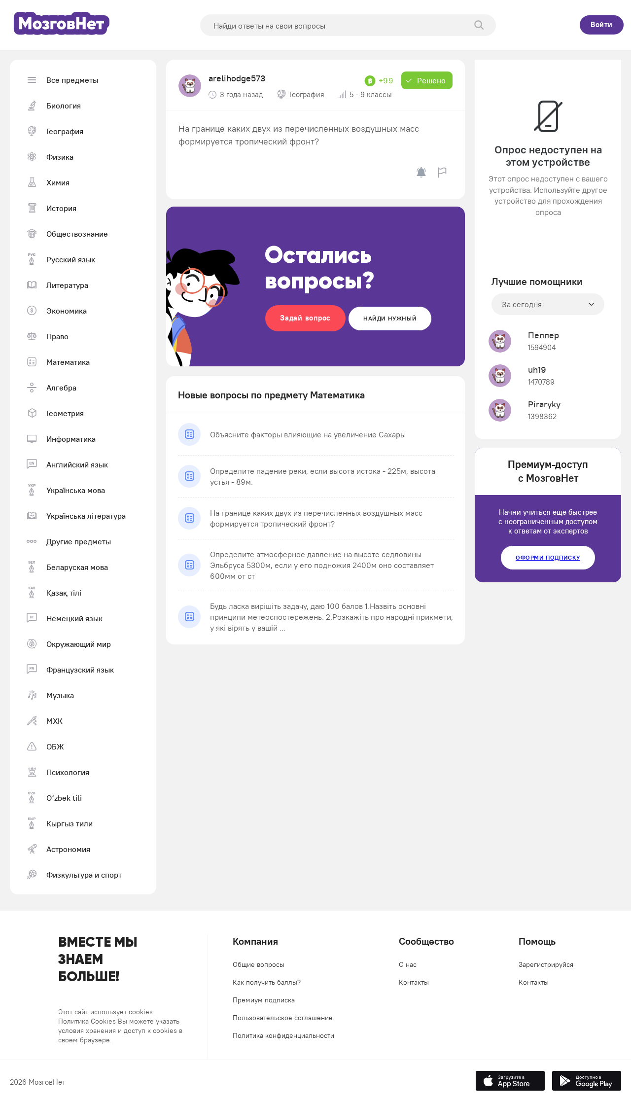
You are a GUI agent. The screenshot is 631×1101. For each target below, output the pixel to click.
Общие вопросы (258, 964)
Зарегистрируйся (546, 964)
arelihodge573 (237, 78)
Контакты (414, 982)
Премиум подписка (264, 999)
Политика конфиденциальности (283, 1035)
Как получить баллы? (267, 982)
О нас (408, 964)
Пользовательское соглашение (283, 1017)
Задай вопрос (305, 317)
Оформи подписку (548, 557)
